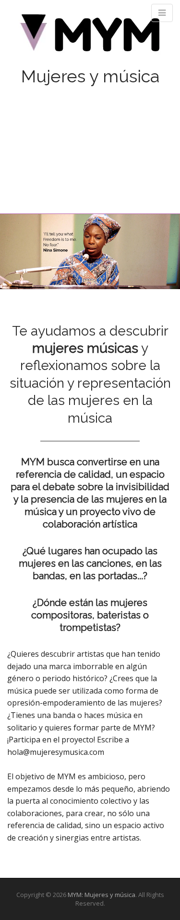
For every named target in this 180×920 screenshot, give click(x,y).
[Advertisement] (90, 140)
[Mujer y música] (90, 36)
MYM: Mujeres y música (101, 894)
